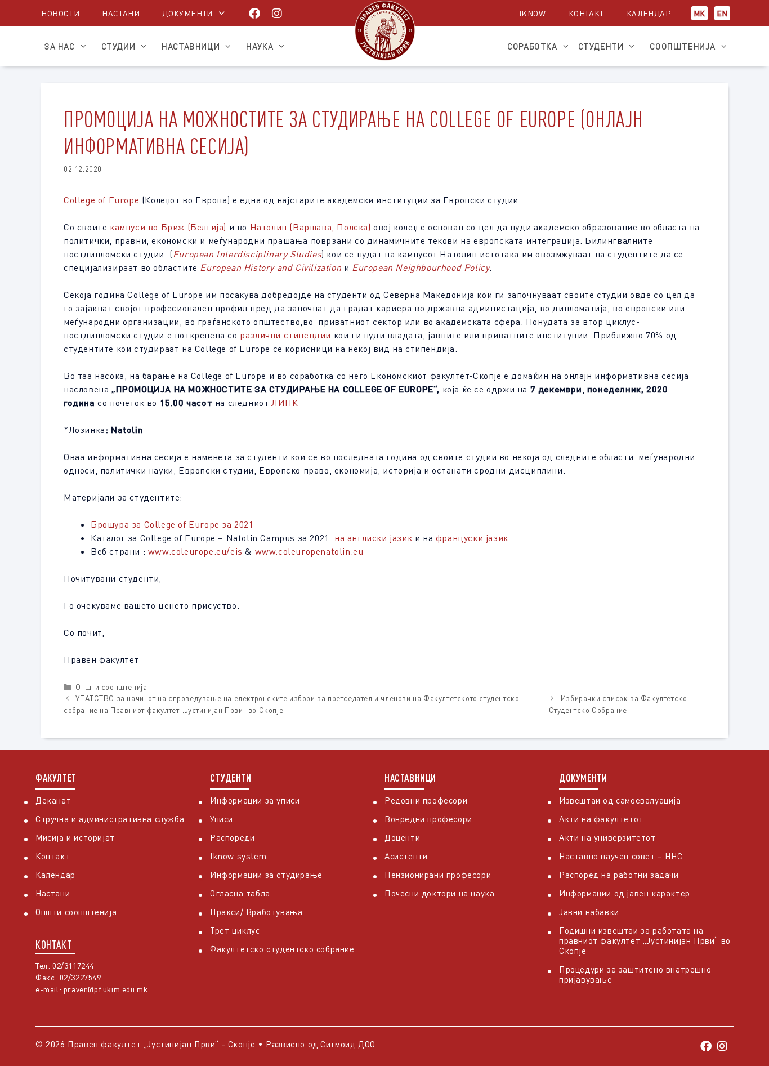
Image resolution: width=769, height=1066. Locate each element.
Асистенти (405, 856)
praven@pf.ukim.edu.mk (106, 989)
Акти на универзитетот (607, 837)
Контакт (586, 13)
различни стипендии (285, 335)
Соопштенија (683, 46)
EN (722, 13)
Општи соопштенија (111, 687)
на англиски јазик (374, 537)
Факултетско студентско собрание (282, 949)
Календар (649, 13)
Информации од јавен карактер (624, 893)
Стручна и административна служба (109, 819)
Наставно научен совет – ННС (620, 856)
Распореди (232, 837)
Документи (187, 13)
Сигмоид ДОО (347, 1044)
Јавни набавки (589, 912)
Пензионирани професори (437, 874)
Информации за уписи (254, 800)
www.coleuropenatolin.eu (309, 551)
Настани (121, 13)
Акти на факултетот (601, 819)
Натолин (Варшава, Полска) (310, 227)
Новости (60, 13)
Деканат (53, 800)
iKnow (532, 13)
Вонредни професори (428, 819)
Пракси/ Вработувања (256, 912)
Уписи (221, 819)
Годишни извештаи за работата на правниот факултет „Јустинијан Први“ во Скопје (645, 940)
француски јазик (473, 537)
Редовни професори (425, 800)
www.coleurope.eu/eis (195, 551)
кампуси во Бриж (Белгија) (168, 227)
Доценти (402, 837)
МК (699, 13)
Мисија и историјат (75, 837)
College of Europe (101, 200)
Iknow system (238, 856)
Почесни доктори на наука (439, 893)
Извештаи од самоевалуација (620, 800)
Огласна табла (240, 893)
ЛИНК (284, 402)
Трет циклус (235, 930)
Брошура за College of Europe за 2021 (172, 524)
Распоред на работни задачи (619, 874)
